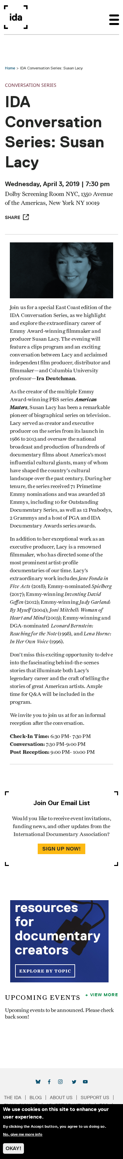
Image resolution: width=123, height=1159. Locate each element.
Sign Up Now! (61, 849)
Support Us (95, 1097)
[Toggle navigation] (114, 17)
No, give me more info (22, 1134)
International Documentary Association (16, 17)
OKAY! (13, 1148)
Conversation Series (30, 85)
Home (10, 68)
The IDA (12, 1097)
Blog (36, 1097)
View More (104, 995)
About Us (61, 1097)
